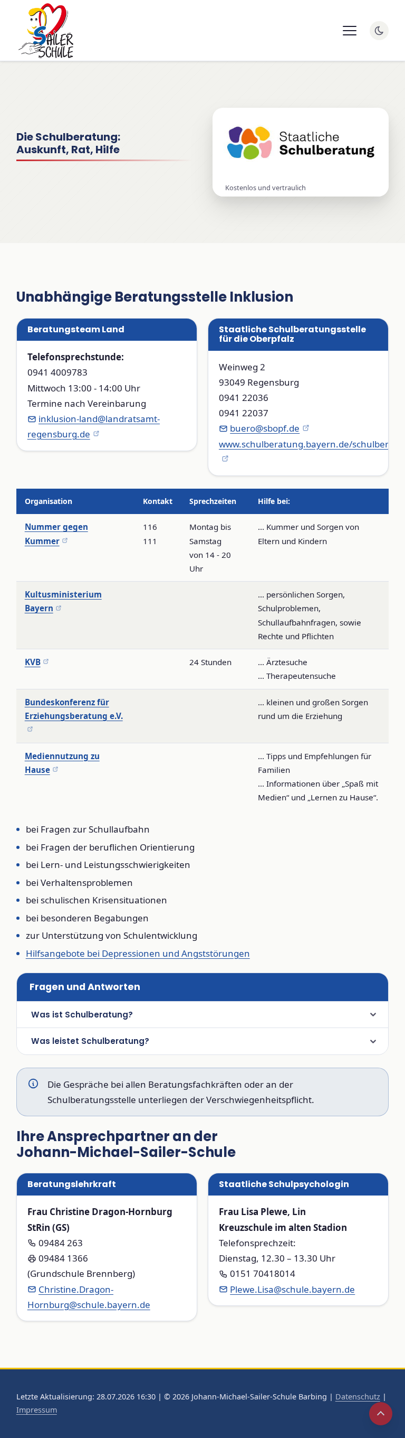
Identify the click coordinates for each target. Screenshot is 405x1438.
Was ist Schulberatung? (82, 1014)
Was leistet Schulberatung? (90, 1041)
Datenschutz (357, 1397)
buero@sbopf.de (265, 428)
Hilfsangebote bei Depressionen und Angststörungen (138, 953)
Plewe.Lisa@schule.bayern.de (292, 1289)
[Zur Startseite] (44, 30)
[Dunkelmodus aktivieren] (379, 30)
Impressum (36, 1410)
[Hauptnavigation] (349, 30)
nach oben (380, 1413)
